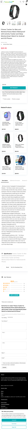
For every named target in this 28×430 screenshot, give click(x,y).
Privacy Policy (4, 402)
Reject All (14, 427)
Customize (14, 423)
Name (3, 352)
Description (5, 180)
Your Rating (4, 317)
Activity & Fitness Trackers (7, 44)
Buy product (14, 87)
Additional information (15, 180)
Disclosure (3, 406)
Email (3, 358)
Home (2, 391)
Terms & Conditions (5, 404)
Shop (2, 394)
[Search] (20, 2)
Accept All (14, 420)
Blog (2, 393)
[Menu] (1, 2)
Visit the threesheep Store (16, 267)
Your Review (5, 321)
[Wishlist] (23, 2)
